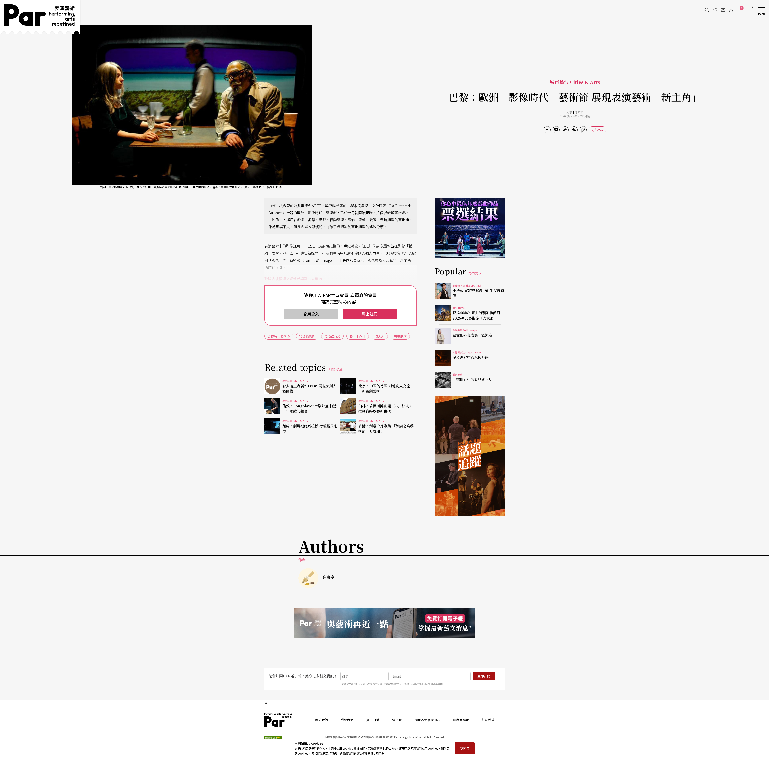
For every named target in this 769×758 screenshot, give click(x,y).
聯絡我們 (347, 719)
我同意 (464, 748)
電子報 (397, 719)
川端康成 (400, 336)
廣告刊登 (372, 719)
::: (752, 6)
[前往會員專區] (731, 10)
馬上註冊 (370, 314)
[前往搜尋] (707, 10)
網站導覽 (488, 719)
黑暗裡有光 (332, 336)
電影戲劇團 (307, 336)
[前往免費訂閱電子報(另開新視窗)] (384, 623)
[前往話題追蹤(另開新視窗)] (470, 456)
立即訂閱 (483, 676)
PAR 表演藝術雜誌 (278, 720)
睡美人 (379, 336)
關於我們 (321, 719)
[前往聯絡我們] (723, 10)
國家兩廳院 (461, 719)
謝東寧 (579, 112)
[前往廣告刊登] (715, 10)
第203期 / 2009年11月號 (575, 116)
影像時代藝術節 (279, 336)
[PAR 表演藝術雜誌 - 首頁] (40, 17)
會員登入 (311, 314)
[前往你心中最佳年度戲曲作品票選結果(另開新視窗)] (470, 228)
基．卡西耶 (358, 336)
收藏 (600, 129)
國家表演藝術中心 (427, 719)
